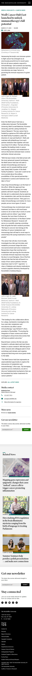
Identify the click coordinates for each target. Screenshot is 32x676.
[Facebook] (2, 602)
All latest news (13, 382)
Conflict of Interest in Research (9, 668)
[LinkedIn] (17, 602)
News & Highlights (7, 10)
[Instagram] (13, 602)
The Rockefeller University (8, 611)
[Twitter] (6, 602)
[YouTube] (9, 602)
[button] (5, 30)
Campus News (20, 10)
